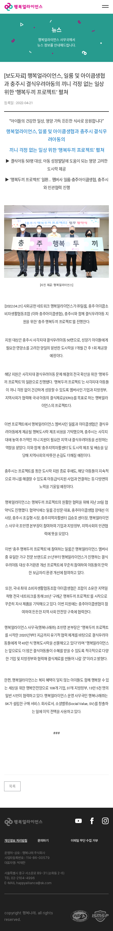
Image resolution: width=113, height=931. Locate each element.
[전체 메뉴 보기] (105, 6)
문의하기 (43, 840)
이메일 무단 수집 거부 (84, 840)
